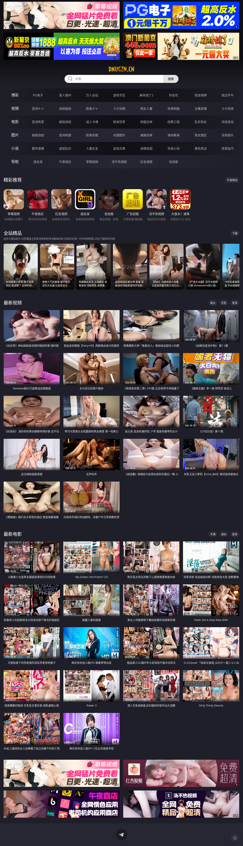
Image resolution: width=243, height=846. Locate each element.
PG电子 (38, 95)
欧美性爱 (119, 122)
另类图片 (228, 135)
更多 (234, 303)
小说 (15, 148)
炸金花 (173, 95)
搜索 (171, 79)
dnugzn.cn (121, 69)
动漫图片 (119, 135)
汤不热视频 (119, 162)
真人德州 (65, 95)
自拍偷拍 (65, 108)
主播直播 (201, 108)
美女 (212, 303)
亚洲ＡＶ (38, 108)
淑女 (223, 534)
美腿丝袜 (146, 135)
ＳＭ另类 (228, 108)
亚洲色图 (65, 135)
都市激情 (38, 148)
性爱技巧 (228, 148)
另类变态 (228, 122)
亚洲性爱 (38, 122)
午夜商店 (65, 162)
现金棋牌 (201, 95)
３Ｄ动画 (119, 108)
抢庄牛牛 (228, 95)
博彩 (15, 95)
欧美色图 (92, 135)
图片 (15, 135)
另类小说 (173, 148)
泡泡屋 (173, 162)
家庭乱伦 (65, 148)
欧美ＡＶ (92, 108)
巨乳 (223, 303)
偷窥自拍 (38, 135)
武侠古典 (119, 148)
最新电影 (13, 534)
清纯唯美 (173, 135)
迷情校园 (146, 148)
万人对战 (92, 95)
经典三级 (173, 122)
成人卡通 (92, 122)
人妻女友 (92, 148)
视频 (15, 108)
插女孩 (38, 162)
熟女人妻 (146, 108)
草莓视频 (92, 162)
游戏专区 (119, 95)
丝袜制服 (173, 108)
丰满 (212, 534)
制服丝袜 (146, 122)
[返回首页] (234, 837)
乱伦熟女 (201, 122)
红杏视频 (146, 162)
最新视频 (13, 302)
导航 (15, 161)
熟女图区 (201, 135)
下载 (234, 233)
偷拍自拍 (65, 122)
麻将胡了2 (146, 95)
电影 (15, 121)
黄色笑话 (201, 148)
